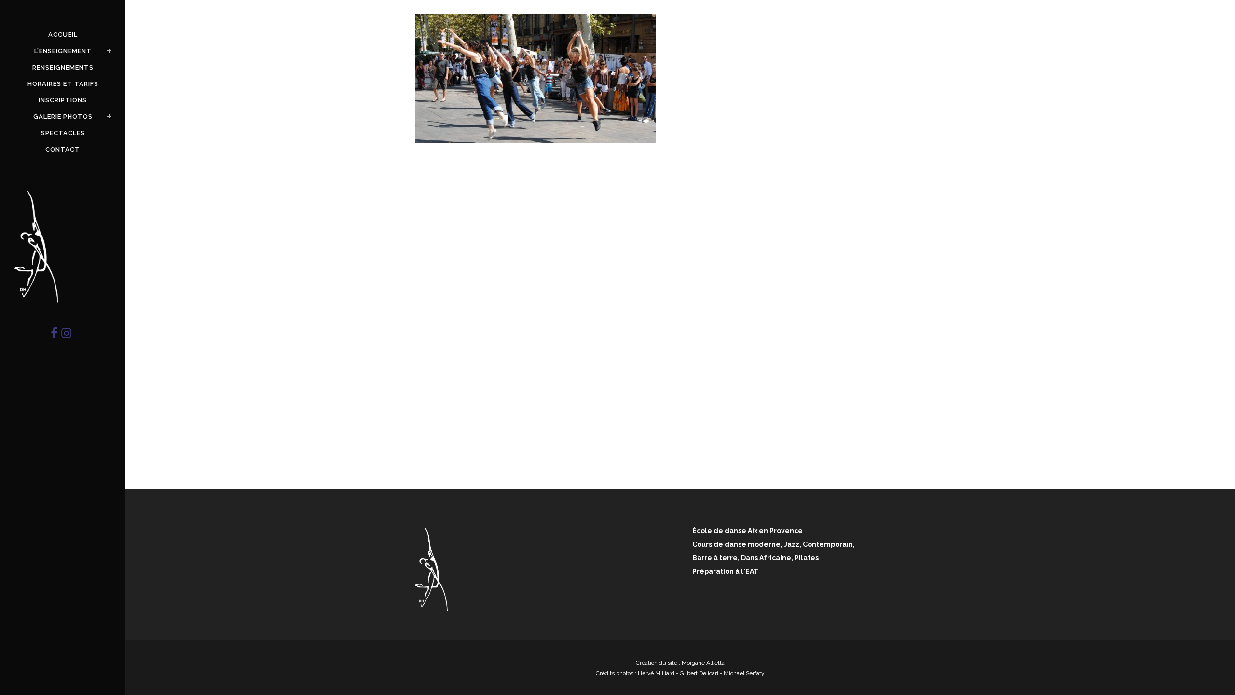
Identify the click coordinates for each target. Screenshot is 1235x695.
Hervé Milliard (656, 673)
